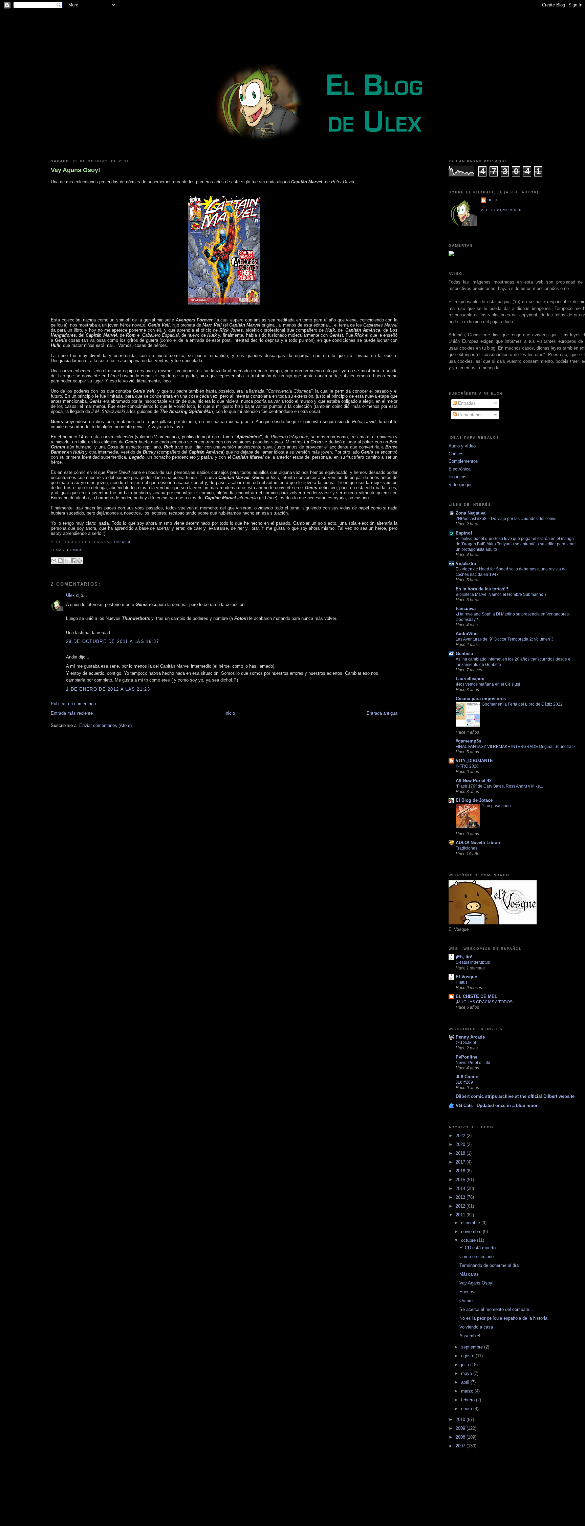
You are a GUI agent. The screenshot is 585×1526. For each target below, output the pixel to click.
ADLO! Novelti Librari (478, 842)
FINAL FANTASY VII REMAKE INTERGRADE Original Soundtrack (516, 746)
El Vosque (466, 976)
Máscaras (469, 1274)
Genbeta (464, 653)
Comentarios (470, 414)
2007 (461, 1445)
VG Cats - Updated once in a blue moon (497, 1105)
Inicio (229, 713)
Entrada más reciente (72, 713)
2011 (461, 1214)
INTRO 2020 (467, 766)
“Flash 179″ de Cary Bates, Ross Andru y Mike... (499, 786)
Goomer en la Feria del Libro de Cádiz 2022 (522, 704)
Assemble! (469, 1335)
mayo (467, 1373)
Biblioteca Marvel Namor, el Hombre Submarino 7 (501, 594)
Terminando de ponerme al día (489, 1265)
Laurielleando (470, 678)
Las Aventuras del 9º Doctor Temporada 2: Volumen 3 (505, 639)
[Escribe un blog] (60, 560)
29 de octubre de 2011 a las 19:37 (112, 641)
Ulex (70, 595)
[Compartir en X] (66, 560)
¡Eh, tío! (464, 956)
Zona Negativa (470, 513)
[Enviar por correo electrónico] (53, 560)
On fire (466, 1300)
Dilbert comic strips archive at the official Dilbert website (515, 1096)
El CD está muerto (477, 1247)
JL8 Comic (467, 1076)
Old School (466, 1042)
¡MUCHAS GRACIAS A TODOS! (485, 1002)
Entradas (466, 403)
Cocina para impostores (481, 698)
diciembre (471, 1222)
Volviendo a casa (476, 1327)
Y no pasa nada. (497, 805)
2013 (461, 1197)
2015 (461, 1179)
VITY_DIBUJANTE (474, 760)
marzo (468, 1391)
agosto (468, 1355)
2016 (461, 1170)
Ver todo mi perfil (502, 210)
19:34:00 (121, 542)
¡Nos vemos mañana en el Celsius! (488, 684)
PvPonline (466, 1057)
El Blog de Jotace (474, 800)
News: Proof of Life (473, 1062)
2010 (461, 1419)
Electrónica (460, 469)
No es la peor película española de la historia (503, 1318)
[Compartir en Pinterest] (79, 560)
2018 (461, 1153)
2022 (461, 1135)
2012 (461, 1206)
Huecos (466, 1291)
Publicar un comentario (73, 703)
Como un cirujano (476, 1256)
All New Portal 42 (474, 780)
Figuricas (458, 476)
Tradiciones (466, 848)
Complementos (463, 461)
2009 (461, 1428)
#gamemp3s (468, 741)
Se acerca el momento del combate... (496, 1309)
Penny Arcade (470, 1037)
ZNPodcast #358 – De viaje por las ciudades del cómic (506, 518)
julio (465, 1364)
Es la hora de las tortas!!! (482, 588)
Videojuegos (461, 484)
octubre (469, 1240)
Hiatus (462, 982)
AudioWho (467, 633)
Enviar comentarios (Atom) (105, 725)
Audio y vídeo (462, 445)
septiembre (472, 1347)
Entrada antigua (382, 713)
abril (466, 1382)
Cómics (75, 550)
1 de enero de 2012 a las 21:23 (108, 689)
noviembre (472, 1231)
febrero (468, 1399)
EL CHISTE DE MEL (476, 996)
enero (467, 1408)
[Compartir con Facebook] (73, 560)
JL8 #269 (464, 1082)
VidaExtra (466, 563)
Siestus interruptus (473, 962)
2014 (461, 1188)
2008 (461, 1437)
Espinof (464, 533)
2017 (461, 1162)
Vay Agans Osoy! (75, 170)
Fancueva (466, 608)
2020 (461, 1144)
